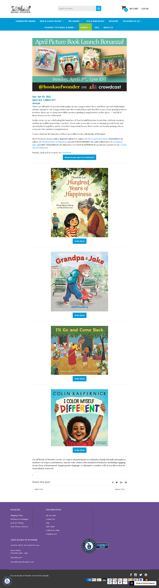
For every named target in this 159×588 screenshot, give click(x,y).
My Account (51, 515)
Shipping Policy (17, 515)
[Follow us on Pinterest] (126, 482)
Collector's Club (52, 530)
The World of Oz (131, 21)
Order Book (80, 241)
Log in (144, 8)
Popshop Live (51, 534)
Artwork (113, 21)
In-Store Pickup (17, 523)
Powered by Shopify (40, 576)
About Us (108, 27)
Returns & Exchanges (19, 519)
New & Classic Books (50, 21)
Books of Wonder (24, 576)
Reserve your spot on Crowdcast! (79, 157)
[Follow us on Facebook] (112, 482)
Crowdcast (66, 152)
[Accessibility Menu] (7, 581)
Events (84, 27)
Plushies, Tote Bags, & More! (59, 27)
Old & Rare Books (95, 21)
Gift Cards (50, 527)
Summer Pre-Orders (25, 21)
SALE (97, 27)
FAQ (47, 523)
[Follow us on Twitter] (117, 482)
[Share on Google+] (121, 482)
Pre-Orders (74, 21)
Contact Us (50, 519)
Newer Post (119, 489)
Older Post (39, 489)
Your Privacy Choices (19, 527)
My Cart (134, 8)
